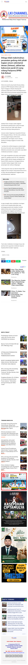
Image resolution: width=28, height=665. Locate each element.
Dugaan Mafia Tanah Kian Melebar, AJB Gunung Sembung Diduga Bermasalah (15, 630)
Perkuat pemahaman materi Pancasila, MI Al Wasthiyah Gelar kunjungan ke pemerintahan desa (9, 433)
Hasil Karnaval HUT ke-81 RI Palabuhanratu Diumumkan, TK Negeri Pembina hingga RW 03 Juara (16, 611)
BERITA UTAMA (8, 55)
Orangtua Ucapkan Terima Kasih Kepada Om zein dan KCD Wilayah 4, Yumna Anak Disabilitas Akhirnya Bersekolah (16, 617)
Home (2, 55)
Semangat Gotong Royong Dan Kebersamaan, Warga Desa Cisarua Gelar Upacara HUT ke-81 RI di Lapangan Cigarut (10, 426)
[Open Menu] (2, 2)
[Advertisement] (14, 316)
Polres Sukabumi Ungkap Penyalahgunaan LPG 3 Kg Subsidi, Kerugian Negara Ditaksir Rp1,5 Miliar (10, 467)
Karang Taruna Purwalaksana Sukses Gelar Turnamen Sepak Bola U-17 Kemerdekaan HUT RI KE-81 (9, 451)
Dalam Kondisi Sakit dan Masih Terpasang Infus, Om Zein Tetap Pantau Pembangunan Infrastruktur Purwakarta (16, 623)
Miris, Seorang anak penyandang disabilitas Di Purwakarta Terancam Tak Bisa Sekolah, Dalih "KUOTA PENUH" (14, 196)
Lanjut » (24, 634)
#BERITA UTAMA (5, 255)
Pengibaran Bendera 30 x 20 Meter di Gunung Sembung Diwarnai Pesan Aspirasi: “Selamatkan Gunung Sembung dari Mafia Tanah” (15, 183)
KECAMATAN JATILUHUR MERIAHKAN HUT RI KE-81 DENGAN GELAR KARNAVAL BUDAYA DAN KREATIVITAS (8, 443)
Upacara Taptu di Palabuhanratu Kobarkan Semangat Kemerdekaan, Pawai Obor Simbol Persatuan (14, 190)
